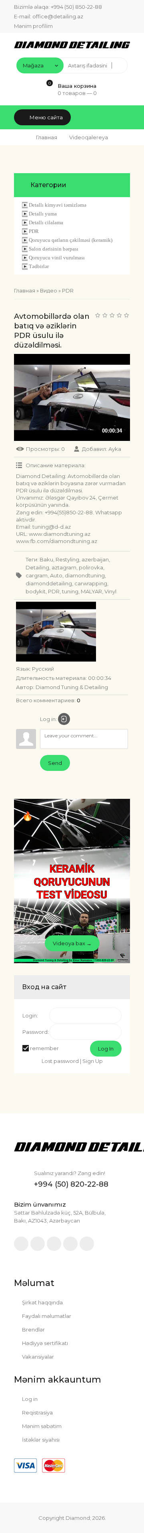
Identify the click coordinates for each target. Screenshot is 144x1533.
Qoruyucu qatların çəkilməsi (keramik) (70, 240)
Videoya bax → (72, 943)
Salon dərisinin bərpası (53, 249)
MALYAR (91, 591)
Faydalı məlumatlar (46, 1316)
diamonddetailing (49, 583)
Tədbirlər (39, 266)
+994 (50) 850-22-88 (76, 7)
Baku (46, 559)
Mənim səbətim (41, 1426)
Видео (48, 290)
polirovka (91, 567)
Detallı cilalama (46, 222)
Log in (29, 1399)
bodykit (36, 591)
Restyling (67, 559)
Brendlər (33, 1329)
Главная (46, 137)
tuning (70, 591)
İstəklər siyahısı (40, 1439)
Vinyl (110, 591)
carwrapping (90, 583)
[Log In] (64, 719)
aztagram (64, 567)
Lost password (60, 1061)
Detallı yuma (43, 214)
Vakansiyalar (37, 1356)
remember (44, 1048)
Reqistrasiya (37, 1412)
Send (55, 763)
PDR (34, 231)
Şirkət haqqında (42, 1302)
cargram (37, 575)
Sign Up (92, 1061)
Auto (56, 575)
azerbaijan (95, 559)
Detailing (37, 567)
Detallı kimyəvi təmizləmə (57, 205)
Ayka (114, 449)
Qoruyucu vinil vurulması (57, 258)
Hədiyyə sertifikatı (44, 1343)
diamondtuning (85, 575)
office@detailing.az (57, 16)
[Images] (56, 632)
